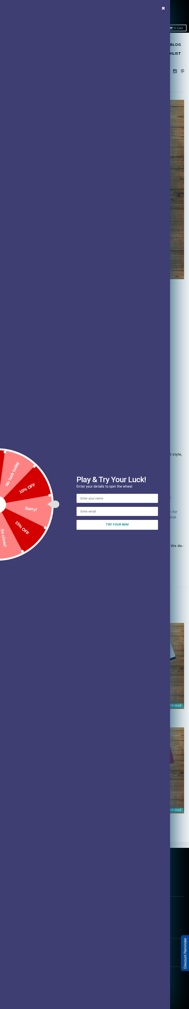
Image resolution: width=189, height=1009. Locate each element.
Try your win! (117, 524)
